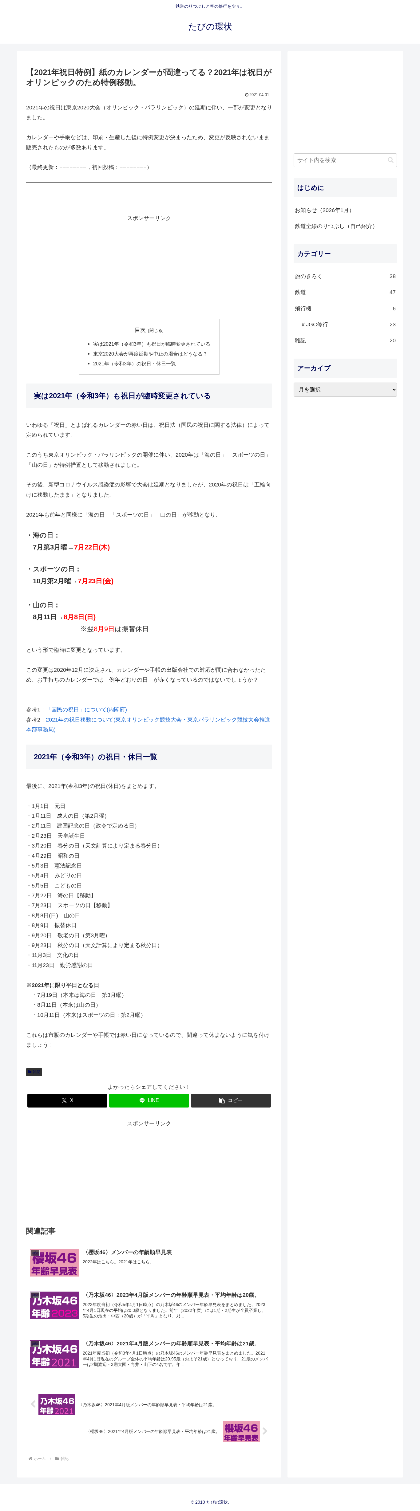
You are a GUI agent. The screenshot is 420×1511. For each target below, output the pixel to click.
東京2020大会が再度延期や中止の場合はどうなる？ (150, 353)
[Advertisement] (149, 266)
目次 (140, 330)
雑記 (36, 1072)
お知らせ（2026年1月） (325, 210)
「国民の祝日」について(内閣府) (86, 709)
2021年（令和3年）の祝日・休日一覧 (134, 363)
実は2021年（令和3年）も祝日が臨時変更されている (151, 344)
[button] (231, 1101)
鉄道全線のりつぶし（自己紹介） (336, 226)
